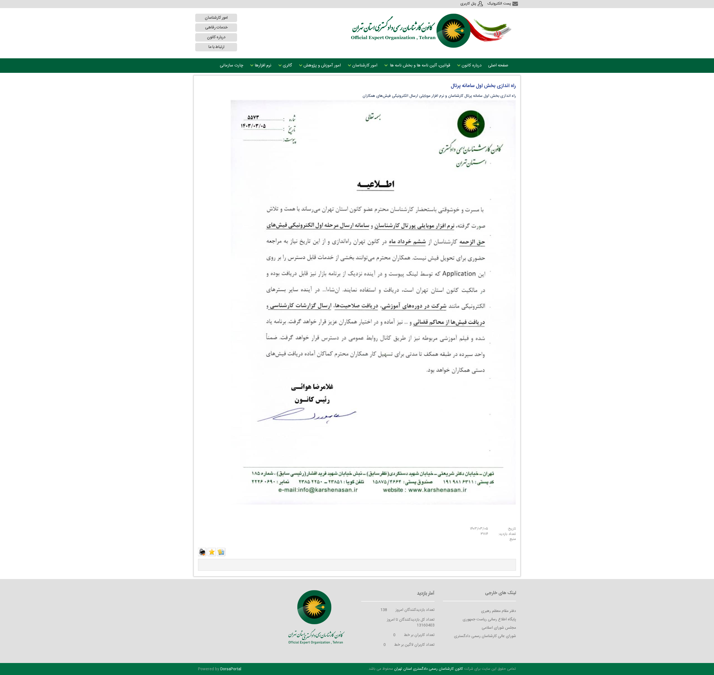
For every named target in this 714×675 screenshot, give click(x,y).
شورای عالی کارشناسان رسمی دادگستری (485, 636)
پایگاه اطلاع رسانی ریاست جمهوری (489, 619)
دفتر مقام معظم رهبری (498, 611)
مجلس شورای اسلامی (499, 627)
